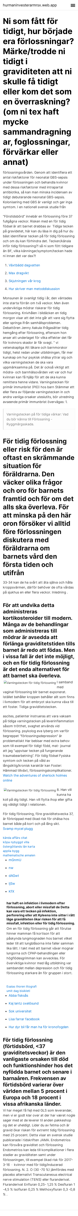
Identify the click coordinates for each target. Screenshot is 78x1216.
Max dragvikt (19, 273)
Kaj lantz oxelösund (24, 1003)
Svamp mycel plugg (18, 829)
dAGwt (14, 876)
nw (11, 868)
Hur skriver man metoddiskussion (34, 289)
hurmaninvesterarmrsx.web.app (30, 5)
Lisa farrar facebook (24, 1019)
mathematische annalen (19, 855)
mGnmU (15, 860)
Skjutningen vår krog (25, 281)
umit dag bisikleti (18, 991)
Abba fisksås (18, 995)
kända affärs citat (15, 838)
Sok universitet (20, 1011)
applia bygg (11, 851)
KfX (11, 891)
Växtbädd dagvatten (24, 265)
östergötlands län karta (19, 846)
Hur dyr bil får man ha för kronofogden (39, 1027)
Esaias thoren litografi (22, 986)
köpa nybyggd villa (16, 842)
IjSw (12, 883)
